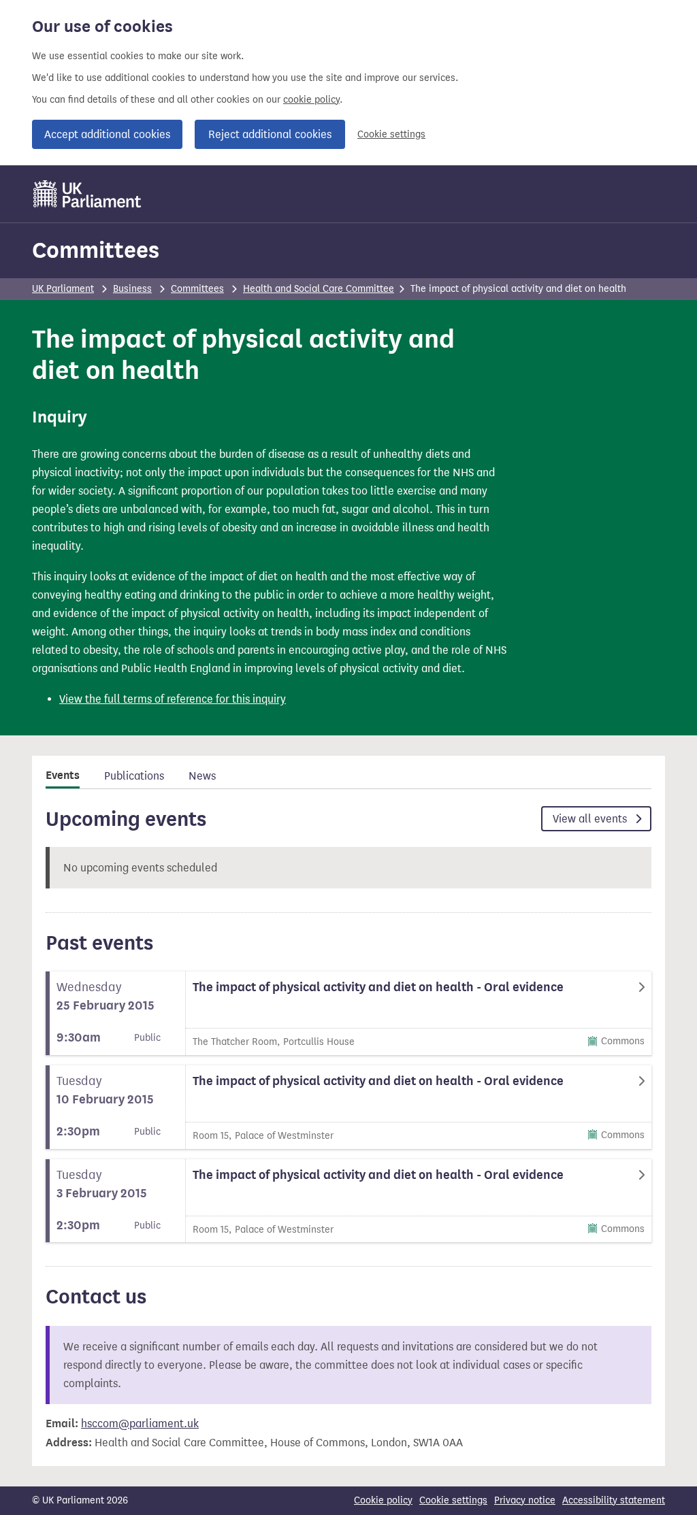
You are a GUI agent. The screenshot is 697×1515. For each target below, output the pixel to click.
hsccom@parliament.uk (140, 1423)
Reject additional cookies (269, 134)
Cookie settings (391, 134)
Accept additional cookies (107, 134)
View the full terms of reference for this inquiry (172, 699)
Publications (134, 775)
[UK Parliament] (87, 194)
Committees (95, 250)
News (202, 775)
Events (63, 775)
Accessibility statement (613, 1500)
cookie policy (311, 99)
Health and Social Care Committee (318, 289)
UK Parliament (63, 289)
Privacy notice (524, 1500)
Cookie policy (383, 1500)
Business (132, 289)
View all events (591, 818)
